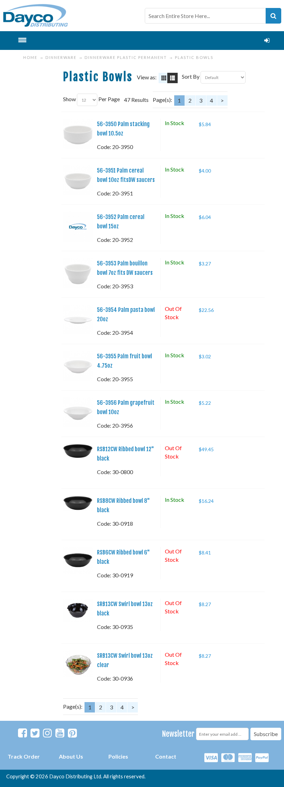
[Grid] (164, 78)
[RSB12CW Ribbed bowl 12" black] (78, 451)
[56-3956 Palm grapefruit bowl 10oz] (78, 412)
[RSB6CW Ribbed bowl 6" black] (78, 560)
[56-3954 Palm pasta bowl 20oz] (78, 319)
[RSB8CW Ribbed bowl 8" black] (78, 503)
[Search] (273, 16)
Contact (165, 756)
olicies (120, 756)
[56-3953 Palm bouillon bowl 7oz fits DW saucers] (78, 273)
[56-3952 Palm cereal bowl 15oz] (78, 227)
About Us (71, 756)
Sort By (190, 76)
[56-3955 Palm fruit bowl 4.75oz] (78, 366)
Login (267, 40)
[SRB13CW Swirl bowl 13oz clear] (78, 663)
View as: (147, 77)
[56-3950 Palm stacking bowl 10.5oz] (78, 134)
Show (69, 99)
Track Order (24, 756)
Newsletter (178, 733)
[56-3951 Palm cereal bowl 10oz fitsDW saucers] (78, 180)
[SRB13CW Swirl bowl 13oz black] (78, 610)
